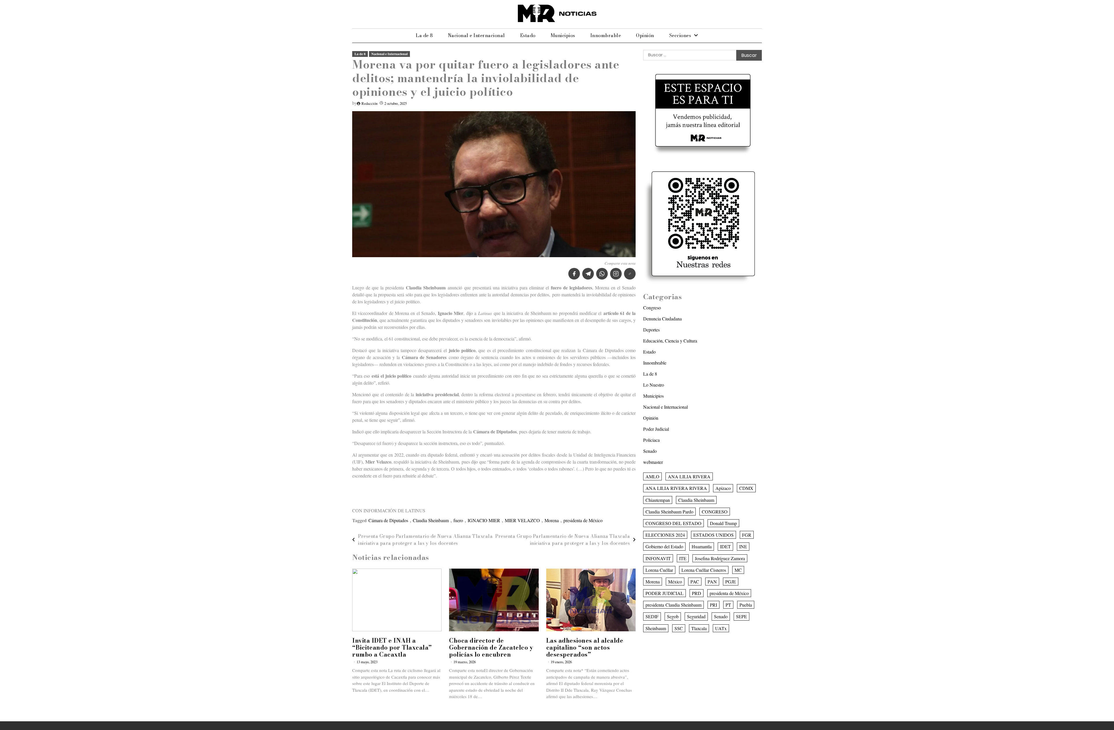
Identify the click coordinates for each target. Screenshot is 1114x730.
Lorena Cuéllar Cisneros (703, 570)
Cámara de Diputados (388, 520)
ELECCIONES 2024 (665, 535)
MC (738, 570)
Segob (673, 616)
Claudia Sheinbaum (431, 520)
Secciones (680, 35)
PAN (712, 581)
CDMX (746, 488)
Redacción (369, 103)
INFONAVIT (658, 558)
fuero (458, 520)
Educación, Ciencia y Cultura (670, 341)
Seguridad (696, 616)
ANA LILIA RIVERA (689, 476)
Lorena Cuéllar (659, 570)
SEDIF (652, 616)
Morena (552, 520)
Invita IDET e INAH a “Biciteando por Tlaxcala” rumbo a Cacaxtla (392, 647)
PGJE (730, 581)
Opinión (645, 35)
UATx (721, 628)
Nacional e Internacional (476, 35)
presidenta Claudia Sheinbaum (673, 605)
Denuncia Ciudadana (662, 319)
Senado (650, 451)
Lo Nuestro (653, 385)
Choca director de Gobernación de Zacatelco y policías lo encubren (491, 647)
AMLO (652, 476)
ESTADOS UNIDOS (713, 535)
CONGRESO (715, 511)
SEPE (741, 616)
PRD (696, 593)
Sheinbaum (655, 628)
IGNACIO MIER (484, 520)
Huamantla (702, 546)
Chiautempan (657, 500)
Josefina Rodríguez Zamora (720, 558)
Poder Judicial (656, 429)
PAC (694, 581)
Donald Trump (723, 523)
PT (728, 605)
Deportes (651, 330)
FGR (746, 535)
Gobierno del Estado (664, 546)
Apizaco (723, 488)
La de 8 (424, 35)
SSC (678, 628)
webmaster (653, 462)
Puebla (745, 605)
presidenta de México (583, 520)
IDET (725, 546)
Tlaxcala (699, 628)
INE (743, 546)
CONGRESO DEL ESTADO (673, 523)
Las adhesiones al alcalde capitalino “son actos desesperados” (584, 647)
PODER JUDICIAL (664, 593)
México (675, 581)
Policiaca (651, 440)
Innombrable (605, 35)
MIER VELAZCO (522, 520)
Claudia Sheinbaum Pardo (669, 511)
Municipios (563, 35)
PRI (713, 605)
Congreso (652, 307)
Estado (528, 35)
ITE (682, 558)
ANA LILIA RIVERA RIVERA (676, 488)
